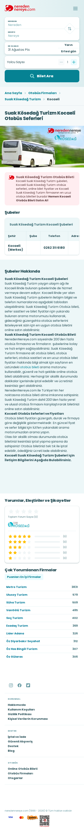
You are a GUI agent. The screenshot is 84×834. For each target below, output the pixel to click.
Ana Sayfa (13, 93)
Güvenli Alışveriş (20, 741)
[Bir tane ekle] (74, 62)
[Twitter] (28, 685)
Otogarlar (15, 778)
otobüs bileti (29, 367)
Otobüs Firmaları (42, 93)
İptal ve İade (17, 737)
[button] (75, 8)
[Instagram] (11, 685)
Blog (11, 751)
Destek (13, 746)
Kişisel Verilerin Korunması (28, 719)
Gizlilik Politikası (20, 714)
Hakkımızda (17, 705)
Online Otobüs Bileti (23, 769)
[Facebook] (19, 685)
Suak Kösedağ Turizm (23, 99)
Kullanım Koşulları (21, 709)
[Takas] (70, 29)
